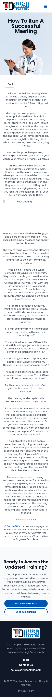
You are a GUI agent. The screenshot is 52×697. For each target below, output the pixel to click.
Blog (26, 659)
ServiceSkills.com (16, 526)
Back (10, 84)
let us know (32, 539)
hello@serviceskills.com (26, 669)
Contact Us (26, 664)
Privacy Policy (26, 690)
